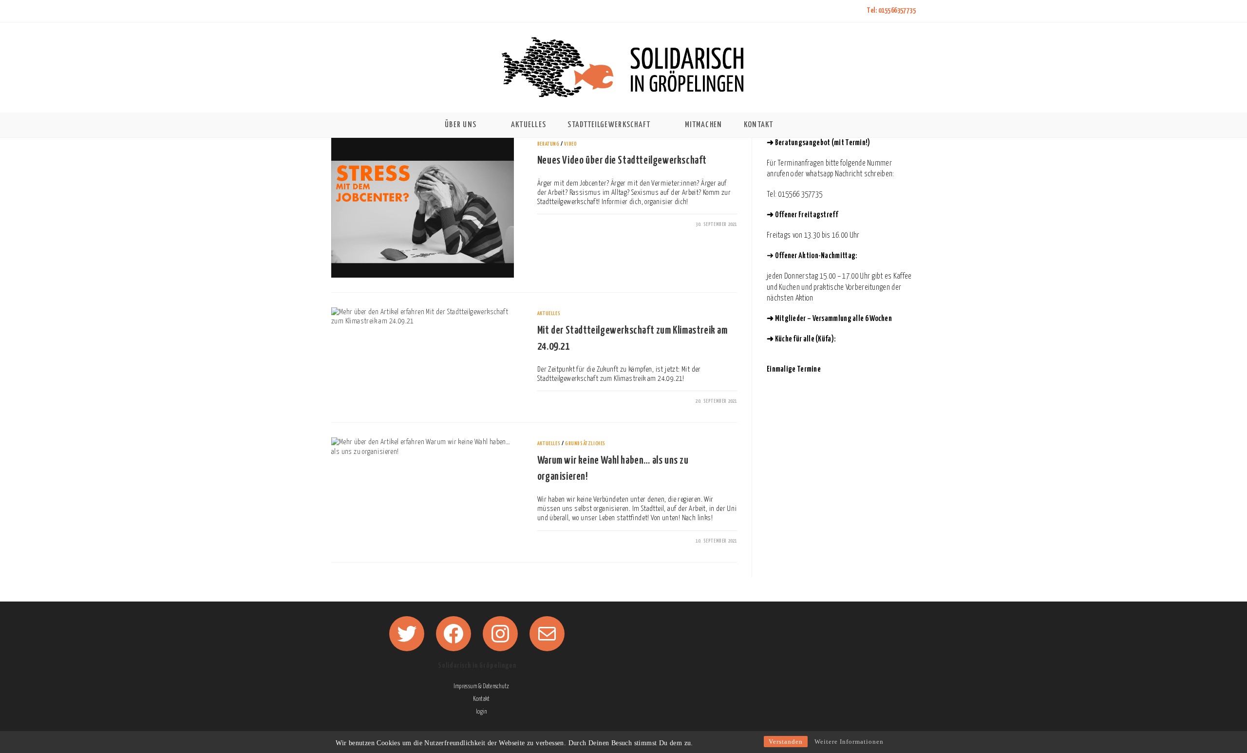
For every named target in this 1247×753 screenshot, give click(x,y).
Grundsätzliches (585, 443)
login (481, 712)
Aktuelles (548, 313)
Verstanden (786, 741)
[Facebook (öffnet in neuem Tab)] (347, 11)
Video (570, 144)
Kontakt (481, 699)
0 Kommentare (560, 224)
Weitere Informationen (849, 741)
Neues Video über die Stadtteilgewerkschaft (622, 160)
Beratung (548, 144)
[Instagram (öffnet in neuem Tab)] (360, 11)
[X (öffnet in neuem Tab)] (336, 11)
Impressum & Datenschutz (481, 686)
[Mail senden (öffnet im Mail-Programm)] (373, 11)
